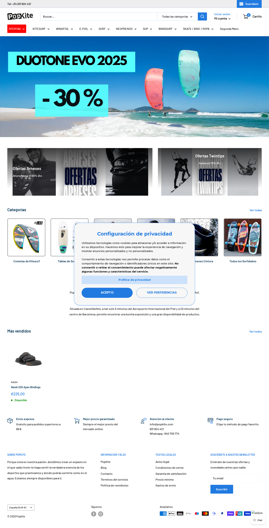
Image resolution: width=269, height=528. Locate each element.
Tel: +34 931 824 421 (19, 3)
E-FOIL (83, 28)
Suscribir (222, 489)
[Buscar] (202, 16)
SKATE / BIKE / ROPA (196, 28)
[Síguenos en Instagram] (100, 513)
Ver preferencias (162, 292)
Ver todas (256, 210)
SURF (102, 28)
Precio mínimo (165, 479)
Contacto (107, 473)
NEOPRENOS (124, 28)
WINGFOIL (62, 28)
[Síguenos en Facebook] (93, 513)
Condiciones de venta (169, 467)
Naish (14, 382)
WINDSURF (165, 28)
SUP (145, 28)
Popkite (106, 461)
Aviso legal (162, 461)
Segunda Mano (229, 28)
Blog (104, 467)
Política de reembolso (114, 485)
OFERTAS (15, 28)
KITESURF (39, 28)
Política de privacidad (135, 279)
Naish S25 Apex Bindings (25, 387)
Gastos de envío (166, 485)
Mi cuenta (221, 18)
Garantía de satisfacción (171, 473)
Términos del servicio (114, 479)
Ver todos (255, 331)
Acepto (107, 292)
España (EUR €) (17, 507)
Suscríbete (251, 3)
